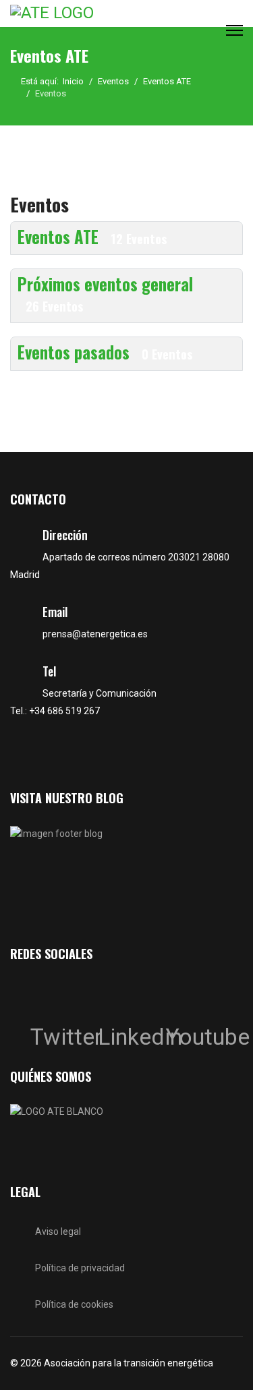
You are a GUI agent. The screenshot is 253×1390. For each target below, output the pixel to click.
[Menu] (234, 30)
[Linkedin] (111, 995)
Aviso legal (58, 1231)
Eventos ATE (92, 237)
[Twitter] (43, 995)
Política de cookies (74, 1304)
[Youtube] (178, 995)
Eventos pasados (105, 352)
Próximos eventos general (105, 293)
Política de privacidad (80, 1268)
